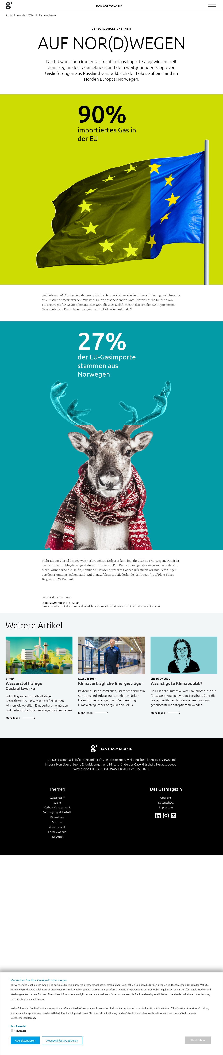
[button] (211, 5)
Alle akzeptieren (25, 1040)
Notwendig (19, 1030)
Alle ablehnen (197, 1040)
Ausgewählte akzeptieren (62, 1040)
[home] (9, 5)
